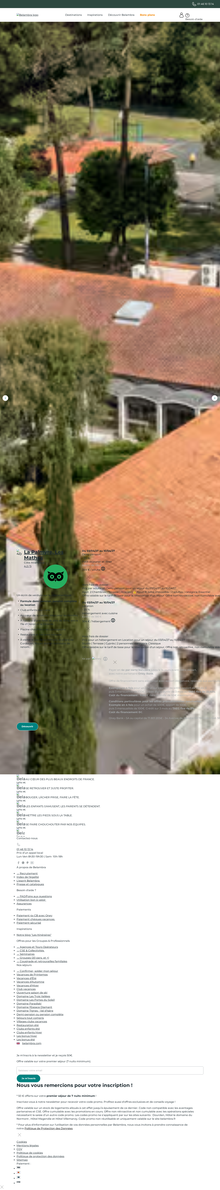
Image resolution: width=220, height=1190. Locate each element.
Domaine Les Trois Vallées (33, 996)
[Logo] (27, 15)
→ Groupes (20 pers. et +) (33, 957)
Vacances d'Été (26, 978)
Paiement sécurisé (29, 922)
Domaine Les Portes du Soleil (36, 999)
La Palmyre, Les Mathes (43, 555)
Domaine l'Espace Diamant (34, 1007)
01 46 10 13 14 (25, 849)
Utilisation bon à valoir (31, 899)
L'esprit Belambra (28, 880)
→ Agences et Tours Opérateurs (37, 947)
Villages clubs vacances (32, 1021)
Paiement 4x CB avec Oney (34, 915)
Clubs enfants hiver (29, 1032)
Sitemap (22, 1159)
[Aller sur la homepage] (21, 833)
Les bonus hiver (27, 1036)
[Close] (88, 577)
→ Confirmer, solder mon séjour (37, 971)
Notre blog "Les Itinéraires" (34, 934)
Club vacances (26, 989)
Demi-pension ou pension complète (40, 1014)
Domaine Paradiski (29, 1003)
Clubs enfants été (28, 1028)
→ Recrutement (27, 873)
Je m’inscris (28, 1078)
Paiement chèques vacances (36, 919)
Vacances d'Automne (30, 981)
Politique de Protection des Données (48, 1128)
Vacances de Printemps (32, 974)
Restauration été (28, 1025)
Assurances (24, 903)
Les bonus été (26, 1039)
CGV (19, 1149)
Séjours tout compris (30, 1018)
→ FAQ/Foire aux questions (34, 896)
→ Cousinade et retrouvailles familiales (42, 961)
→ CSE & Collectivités (31, 950)
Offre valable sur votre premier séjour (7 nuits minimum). (54, 1061)
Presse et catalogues (30, 884)
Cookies (22, 1141)
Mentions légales (28, 1145)
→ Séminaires (25, 954)
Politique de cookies (30, 1152)
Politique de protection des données (40, 1156)
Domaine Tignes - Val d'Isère (35, 1010)
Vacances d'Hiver (28, 985)
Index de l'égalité (28, 877)
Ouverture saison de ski (32, 992)
